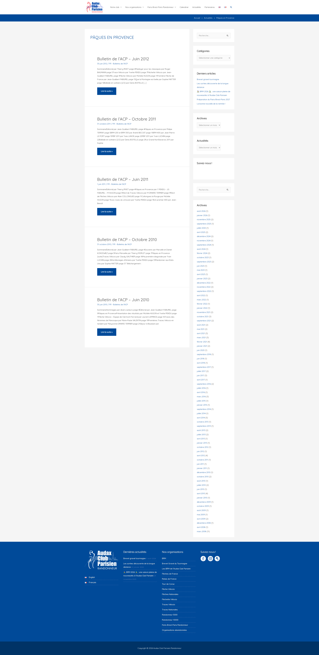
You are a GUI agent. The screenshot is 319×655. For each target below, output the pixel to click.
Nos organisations (133, 7)
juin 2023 (200, 266)
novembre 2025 (203, 219)
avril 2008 (201, 527)
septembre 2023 (204, 262)
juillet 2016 (201, 388)
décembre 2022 (203, 283)
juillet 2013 (201, 434)
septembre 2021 (204, 320)
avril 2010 (201, 493)
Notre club (114, 7)
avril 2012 (201, 455)
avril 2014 (201, 417)
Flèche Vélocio (168, 589)
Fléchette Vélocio (169, 599)
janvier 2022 (202, 308)
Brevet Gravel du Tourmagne (174, 563)
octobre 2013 (202, 422)
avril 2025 (201, 232)
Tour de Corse (168, 584)
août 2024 (201, 249)
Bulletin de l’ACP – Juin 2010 (123, 299)
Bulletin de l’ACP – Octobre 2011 (126, 119)
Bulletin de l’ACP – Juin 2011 (122, 179)
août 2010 (201, 481)
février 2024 (202, 253)
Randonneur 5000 (169, 615)
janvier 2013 (202, 443)
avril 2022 (201, 295)
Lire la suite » (107, 92)
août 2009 (201, 510)
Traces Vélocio (168, 604)
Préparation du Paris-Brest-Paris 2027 (213, 99)
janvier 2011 (202, 468)
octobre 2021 (202, 316)
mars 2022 (201, 299)
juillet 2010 (201, 485)
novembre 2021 (203, 312)
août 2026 (201, 211)
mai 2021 (200, 329)
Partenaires (210, 7)
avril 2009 (201, 519)
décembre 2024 (203, 236)
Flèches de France (170, 574)
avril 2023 (201, 274)
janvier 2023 (202, 278)
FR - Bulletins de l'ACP (118, 63)
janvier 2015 (202, 405)
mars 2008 (201, 531)
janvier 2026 (202, 215)
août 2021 (201, 325)
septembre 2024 (204, 245)
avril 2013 (201, 438)
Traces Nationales (170, 609)
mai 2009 (201, 514)
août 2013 (201, 430)
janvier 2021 (202, 346)
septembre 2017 (204, 367)
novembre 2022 (203, 287)
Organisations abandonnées (174, 630)
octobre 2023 (203, 257)
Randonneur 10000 (170, 620)
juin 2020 (200, 350)
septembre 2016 (204, 384)
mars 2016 (201, 396)
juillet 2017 (201, 371)
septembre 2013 (204, 426)
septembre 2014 (204, 409)
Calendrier (184, 7)
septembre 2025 (204, 224)
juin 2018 (200, 358)
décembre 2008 (204, 523)
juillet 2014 (201, 413)
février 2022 (202, 304)
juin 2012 (200, 451)
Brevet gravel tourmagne (208, 79)
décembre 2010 (203, 472)
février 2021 (202, 342)
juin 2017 (200, 375)
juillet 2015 (201, 401)
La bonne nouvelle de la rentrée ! (211, 104)
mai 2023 (201, 270)
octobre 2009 (203, 506)
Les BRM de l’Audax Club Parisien (176, 568)
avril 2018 (201, 363)
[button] (231, 7)
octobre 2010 (202, 476)
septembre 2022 (204, 291)
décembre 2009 (204, 502)
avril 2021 (201, 333)
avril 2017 (201, 380)
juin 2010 (200, 489)
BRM (164, 558)
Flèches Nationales (170, 594)
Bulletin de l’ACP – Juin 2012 (123, 58)
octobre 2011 (202, 460)
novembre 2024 (203, 240)
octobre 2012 (202, 447)
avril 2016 (201, 392)
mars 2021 (201, 337)
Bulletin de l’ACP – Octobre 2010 (127, 239)
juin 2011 (200, 464)
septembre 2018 (204, 354)
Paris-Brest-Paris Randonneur (161, 7)
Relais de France (169, 579)
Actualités (196, 7)
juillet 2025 (201, 228)
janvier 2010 (202, 498)
